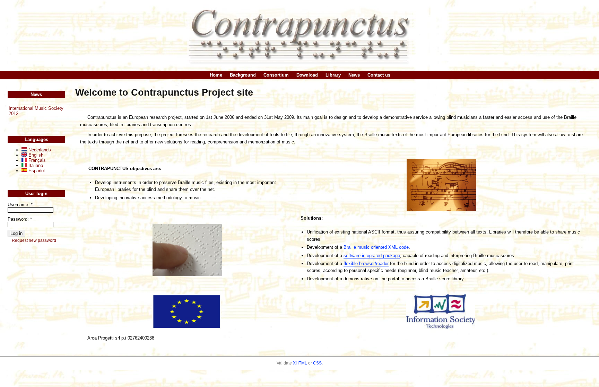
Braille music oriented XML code (376, 247)
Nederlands (39, 149)
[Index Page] (299, 35)
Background (243, 75)
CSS (317, 363)
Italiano (35, 165)
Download (307, 75)
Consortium (276, 75)
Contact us (378, 75)
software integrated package (372, 255)
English (35, 155)
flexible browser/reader (366, 263)
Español (36, 170)
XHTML (300, 363)
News (354, 75)
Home (216, 75)
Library (333, 75)
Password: (20, 219)
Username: (20, 204)
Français (36, 160)
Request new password (34, 240)
